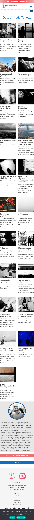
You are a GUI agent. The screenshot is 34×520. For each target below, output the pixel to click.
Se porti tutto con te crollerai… (7, 41)
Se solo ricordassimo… (23, 107)
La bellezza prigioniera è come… (7, 215)
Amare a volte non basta (24, 281)
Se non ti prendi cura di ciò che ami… (8, 177)
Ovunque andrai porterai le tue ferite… (6, 316)
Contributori (17, 498)
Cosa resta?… (5, 280)
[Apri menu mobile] (31, 6)
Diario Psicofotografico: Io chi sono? (7, 386)
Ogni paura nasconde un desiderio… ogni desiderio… (8, 350)
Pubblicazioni (17, 504)
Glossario (17, 500)
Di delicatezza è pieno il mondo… (6, 75)
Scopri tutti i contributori (17, 455)
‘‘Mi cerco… (4, 248)
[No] (32, 514)
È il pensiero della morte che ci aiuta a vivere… (25, 250)
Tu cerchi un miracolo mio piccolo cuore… (25, 315)
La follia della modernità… (23, 215)
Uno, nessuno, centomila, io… (5, 107)
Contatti (17, 496)
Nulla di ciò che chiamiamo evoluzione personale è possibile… (26, 179)
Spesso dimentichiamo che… (25, 41)
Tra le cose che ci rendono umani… (24, 75)
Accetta (12, 517)
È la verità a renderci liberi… (8, 141)
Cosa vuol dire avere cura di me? (25, 349)
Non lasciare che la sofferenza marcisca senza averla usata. (25, 142)
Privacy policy (17, 502)
